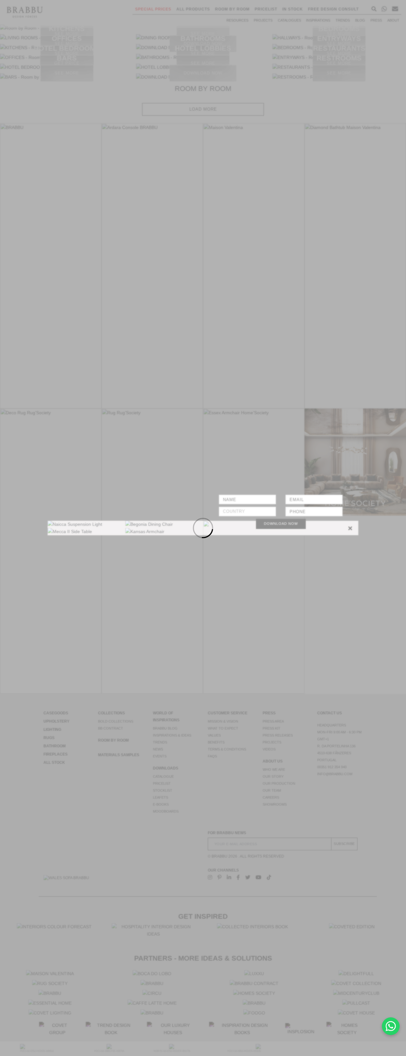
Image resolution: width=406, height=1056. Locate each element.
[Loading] (203, 528)
